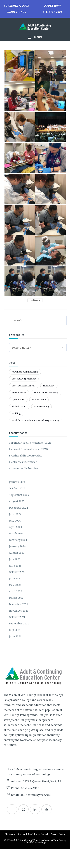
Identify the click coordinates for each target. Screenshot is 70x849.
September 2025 (19, 495)
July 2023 (14, 559)
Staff (30, 834)
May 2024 (15, 520)
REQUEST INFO (16, 11)
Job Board (42, 834)
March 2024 (16, 533)
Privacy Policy (58, 834)
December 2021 (18, 604)
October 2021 (17, 617)
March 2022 (16, 597)
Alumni (21, 834)
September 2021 (19, 623)
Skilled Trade (39, 399)
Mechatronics (19, 392)
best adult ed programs (24, 378)
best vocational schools (24, 385)
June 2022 (15, 578)
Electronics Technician (23, 462)
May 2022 (15, 585)
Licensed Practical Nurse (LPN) (28, 449)
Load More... (35, 300)
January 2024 (17, 546)
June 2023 (15, 565)
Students (10, 834)
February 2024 (18, 540)
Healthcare (49, 385)
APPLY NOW (52, 5)
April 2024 (15, 527)
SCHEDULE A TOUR (16, 5)
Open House (18, 399)
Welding (16, 413)
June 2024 (15, 514)
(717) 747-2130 (52, 11)
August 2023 (16, 552)
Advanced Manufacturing (25, 371)
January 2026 (17, 482)
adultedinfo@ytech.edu (35, 794)
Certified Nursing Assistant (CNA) (30, 442)
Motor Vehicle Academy (46, 392)
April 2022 (15, 591)
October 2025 (17, 488)
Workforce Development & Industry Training (35, 420)
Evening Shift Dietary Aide (25, 455)
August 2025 (16, 501)
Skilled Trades (19, 406)
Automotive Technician (23, 468)
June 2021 (15, 636)
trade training (41, 406)
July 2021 (14, 630)
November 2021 (18, 610)
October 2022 (17, 572)
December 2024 (18, 507)
